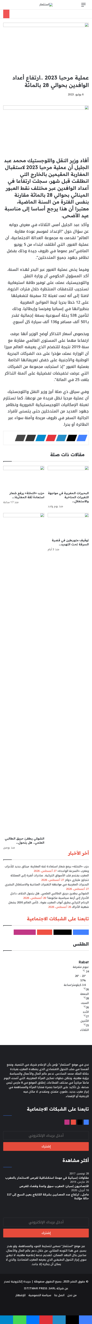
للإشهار (20, 1295)
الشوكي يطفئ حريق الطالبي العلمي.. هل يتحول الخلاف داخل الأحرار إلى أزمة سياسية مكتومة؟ (49, 896)
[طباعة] (19, 438)
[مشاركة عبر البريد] (29, 438)
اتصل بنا (59, 1295)
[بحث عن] (8, 6)
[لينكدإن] (60, 438)
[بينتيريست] (50, 438)
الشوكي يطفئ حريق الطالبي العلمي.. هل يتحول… (24, 840)
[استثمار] (46, 4)
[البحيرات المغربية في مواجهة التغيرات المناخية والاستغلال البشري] (68, 477)
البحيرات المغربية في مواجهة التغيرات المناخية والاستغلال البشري (47, 884)
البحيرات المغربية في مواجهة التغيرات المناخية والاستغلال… (68, 497)
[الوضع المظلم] (16, 6)
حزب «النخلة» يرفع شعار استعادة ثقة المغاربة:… (26, 495)
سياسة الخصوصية (39, 1295)
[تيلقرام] (39, 438)
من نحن (72, 1295)
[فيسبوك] (80, 438)
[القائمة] (83, 6)
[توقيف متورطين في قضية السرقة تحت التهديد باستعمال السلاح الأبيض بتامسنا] (68, 524)
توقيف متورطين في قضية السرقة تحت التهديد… (70, 542)
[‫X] (70, 438)
